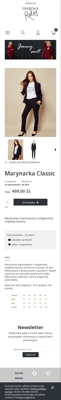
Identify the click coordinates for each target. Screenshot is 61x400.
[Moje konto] (38, 33)
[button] (7, 32)
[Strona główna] (30, 14)
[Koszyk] (53, 32)
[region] (30, 50)
